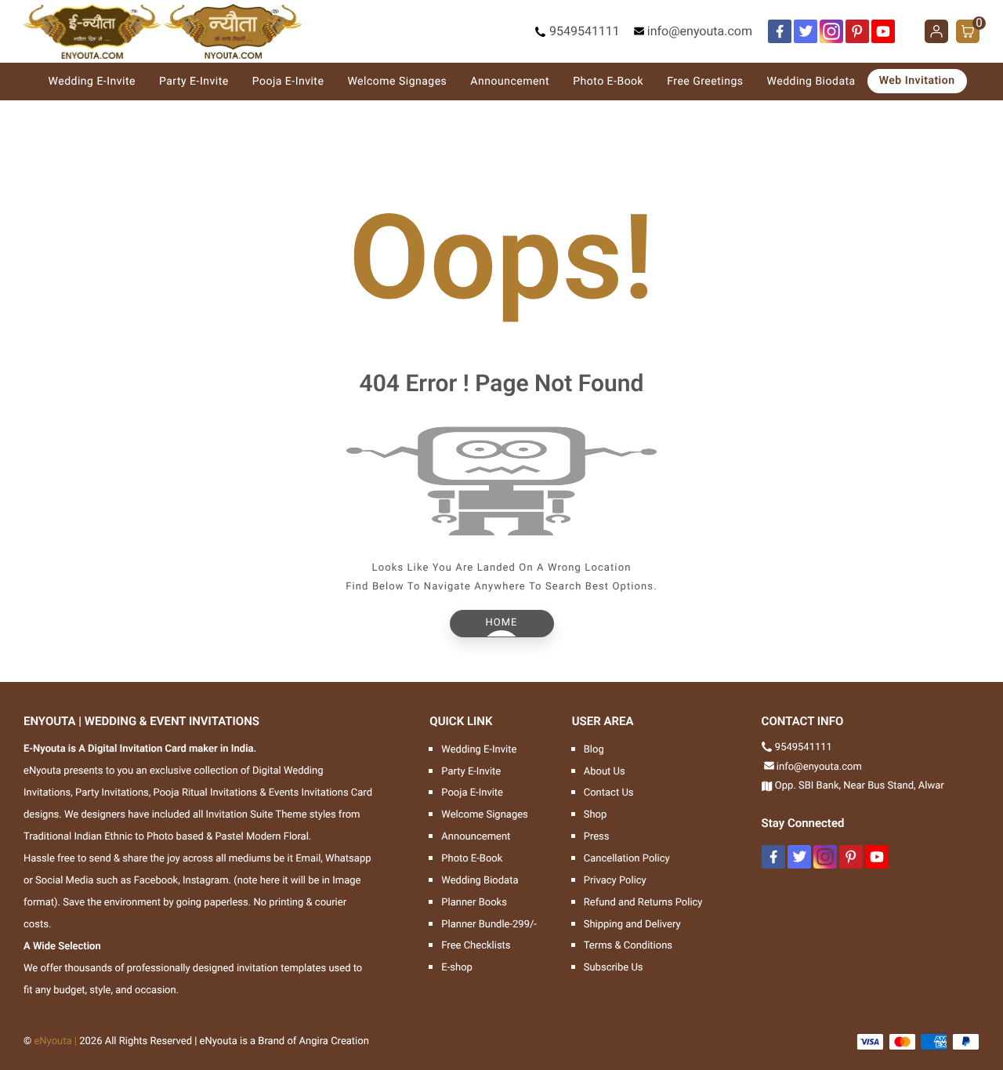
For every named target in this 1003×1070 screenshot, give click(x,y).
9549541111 (584, 31)
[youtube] (883, 31)
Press (597, 837)
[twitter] (805, 31)
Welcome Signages (397, 81)
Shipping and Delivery (632, 924)
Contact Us (609, 793)
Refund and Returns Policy (643, 903)
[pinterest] (857, 31)
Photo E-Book (608, 81)
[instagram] (831, 31)
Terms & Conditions (628, 946)
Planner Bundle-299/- (489, 924)
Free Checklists (475, 946)
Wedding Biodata (811, 81)
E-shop (457, 968)
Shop (595, 815)
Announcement (509, 81)
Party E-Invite (194, 81)
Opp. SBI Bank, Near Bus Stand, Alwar (859, 786)
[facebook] (779, 31)
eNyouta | (55, 1041)
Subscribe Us (613, 968)
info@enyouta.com (699, 31)
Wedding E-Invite (92, 81)
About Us (604, 772)
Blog (594, 750)
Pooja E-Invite (288, 81)
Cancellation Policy (627, 859)
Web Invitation (917, 80)
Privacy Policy (615, 881)
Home (502, 623)
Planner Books (474, 903)
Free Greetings (705, 81)
